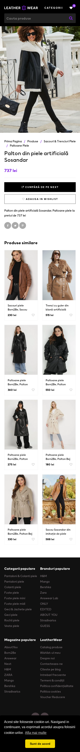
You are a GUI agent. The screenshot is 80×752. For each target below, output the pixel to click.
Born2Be (10, 653)
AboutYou (11, 647)
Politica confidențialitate (56, 686)
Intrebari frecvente (53, 675)
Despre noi (47, 658)
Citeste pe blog (50, 669)
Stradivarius (48, 620)
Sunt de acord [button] (40, 743)
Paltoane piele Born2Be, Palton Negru (18, 384)
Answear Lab (49, 598)
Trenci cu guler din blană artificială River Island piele (57, 309)
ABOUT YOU (48, 615)
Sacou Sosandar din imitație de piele (58, 532)
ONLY (44, 604)
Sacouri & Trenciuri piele (60, 141)
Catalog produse (51, 647)
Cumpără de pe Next (41, 187)
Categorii (53, 8)
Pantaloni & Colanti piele (20, 576)
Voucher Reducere (52, 697)
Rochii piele (11, 620)
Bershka (45, 587)
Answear (10, 658)
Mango (45, 581)
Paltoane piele (19, 145)
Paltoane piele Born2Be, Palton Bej (58, 457)
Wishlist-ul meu (50, 653)
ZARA (8, 675)
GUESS (45, 626)
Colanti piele (12, 587)
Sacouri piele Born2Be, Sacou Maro (17, 309)
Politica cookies (50, 691)
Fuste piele (11, 592)
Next (7, 664)
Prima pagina (13, 141)
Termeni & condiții (52, 680)
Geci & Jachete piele (18, 609)
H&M (43, 576)
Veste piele (11, 626)
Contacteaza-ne (51, 664)
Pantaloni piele (14, 581)
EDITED (45, 609)
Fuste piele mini (14, 598)
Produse (32, 141)
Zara (43, 592)
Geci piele (10, 615)
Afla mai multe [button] (36, 733)
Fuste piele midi (14, 604)
